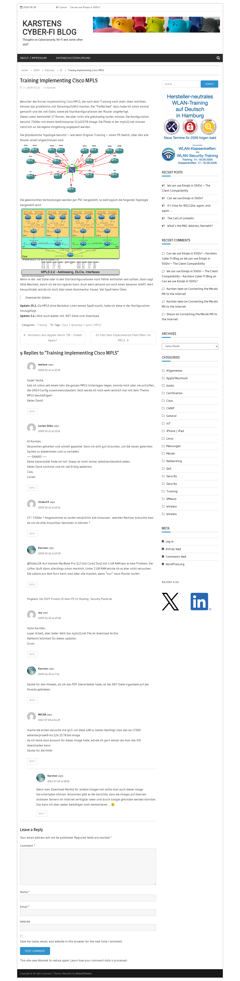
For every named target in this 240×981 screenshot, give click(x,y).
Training (42, 325)
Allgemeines (174, 370)
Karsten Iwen (175, 289)
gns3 (88, 325)
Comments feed (176, 556)
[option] (92, 7)
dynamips (77, 325)
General (171, 416)
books (170, 385)
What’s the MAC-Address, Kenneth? (190, 226)
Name (25, 892)
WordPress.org (175, 564)
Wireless (171, 506)
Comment (27, 845)
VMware (171, 499)
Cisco (65, 325)
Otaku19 (43, 502)
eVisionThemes (84, 973)
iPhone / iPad (175, 431)
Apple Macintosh (177, 378)
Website (25, 921)
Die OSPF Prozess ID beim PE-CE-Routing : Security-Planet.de (75, 599)
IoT (168, 423)
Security (171, 476)
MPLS (98, 325)
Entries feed (173, 549)
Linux (169, 438)
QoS (168, 468)
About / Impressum (33, 58)
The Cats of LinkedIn (180, 218)
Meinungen (173, 446)
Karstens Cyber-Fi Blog (49, 28)
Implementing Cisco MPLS (63, 101)
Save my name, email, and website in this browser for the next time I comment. (71, 941)
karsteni (51, 87)
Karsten (43, 548)
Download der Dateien (37, 297)
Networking (174, 461)
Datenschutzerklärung (73, 58)
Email (24, 907)
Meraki (170, 453)
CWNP (170, 408)
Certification (174, 393)
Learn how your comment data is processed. (98, 960)
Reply (32, 411)
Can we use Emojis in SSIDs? (75, 7)
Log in (170, 541)
